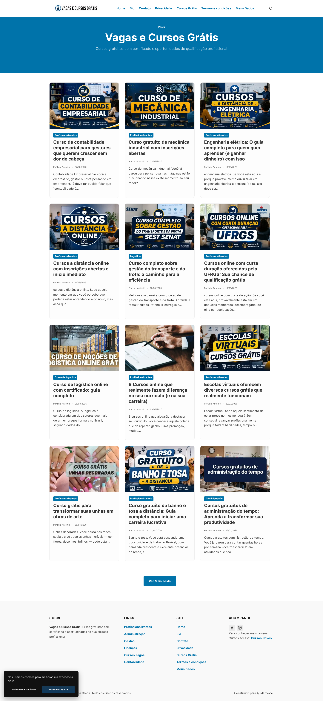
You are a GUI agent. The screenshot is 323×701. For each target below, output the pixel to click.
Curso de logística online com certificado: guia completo (80, 390)
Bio (132, 8)
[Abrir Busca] (271, 8)
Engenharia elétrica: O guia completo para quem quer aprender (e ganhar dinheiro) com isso (234, 150)
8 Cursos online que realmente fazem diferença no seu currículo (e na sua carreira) (158, 393)
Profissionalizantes (138, 627)
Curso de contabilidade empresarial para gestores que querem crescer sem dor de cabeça (81, 150)
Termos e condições (216, 8)
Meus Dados (245, 8)
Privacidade (163, 8)
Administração (134, 634)
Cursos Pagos (134, 655)
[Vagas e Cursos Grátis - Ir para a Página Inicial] (75, 8)
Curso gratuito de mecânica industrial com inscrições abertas (159, 147)
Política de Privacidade (24, 689)
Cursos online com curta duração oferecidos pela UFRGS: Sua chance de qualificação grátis (231, 271)
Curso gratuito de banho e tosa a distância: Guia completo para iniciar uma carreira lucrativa (157, 514)
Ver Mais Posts (160, 581)
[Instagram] (240, 628)
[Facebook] (232, 628)
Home (120, 8)
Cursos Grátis (187, 8)
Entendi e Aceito (58, 689)
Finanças (130, 648)
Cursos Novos (261, 638)
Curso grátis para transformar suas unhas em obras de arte (83, 511)
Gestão (129, 641)
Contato (145, 8)
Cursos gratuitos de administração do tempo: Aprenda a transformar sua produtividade (233, 514)
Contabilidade (134, 662)
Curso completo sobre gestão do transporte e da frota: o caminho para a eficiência (157, 271)
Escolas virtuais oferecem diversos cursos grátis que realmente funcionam (233, 390)
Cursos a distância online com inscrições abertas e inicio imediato (81, 268)
